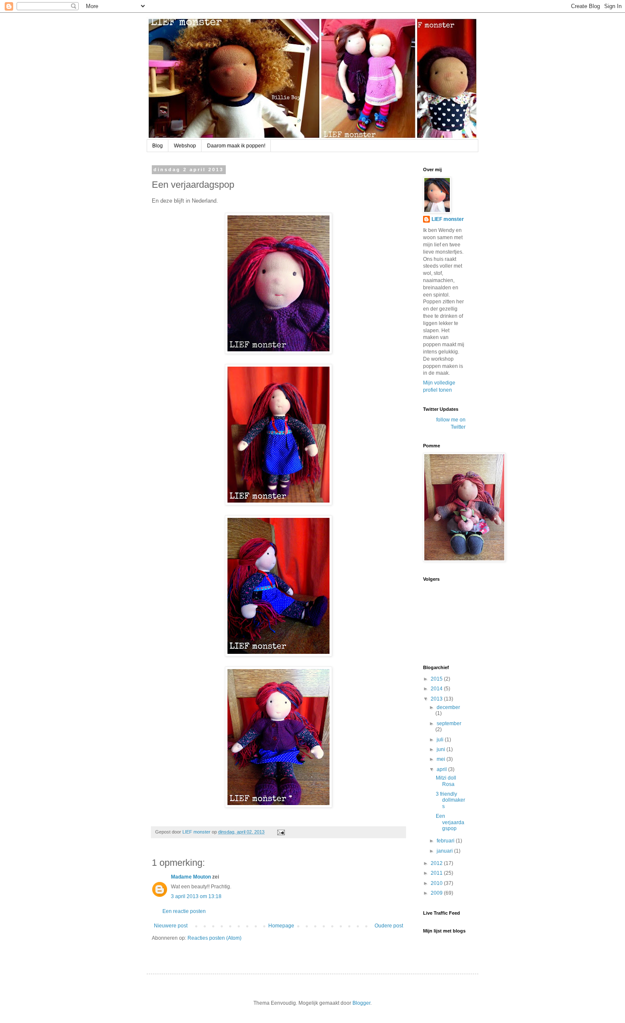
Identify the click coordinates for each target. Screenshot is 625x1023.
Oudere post (389, 926)
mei (441, 759)
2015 (437, 679)
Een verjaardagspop (450, 822)
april (442, 769)
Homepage (281, 926)
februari (446, 841)
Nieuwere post (171, 926)
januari (445, 851)
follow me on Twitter (451, 423)
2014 (437, 689)
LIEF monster (448, 219)
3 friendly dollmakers (450, 800)
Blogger (361, 1003)
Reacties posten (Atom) (214, 938)
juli (441, 740)
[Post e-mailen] (280, 831)
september (449, 723)
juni (441, 749)
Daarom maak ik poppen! (236, 146)
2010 (437, 883)
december (448, 707)
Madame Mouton (191, 877)
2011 (437, 873)
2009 (437, 893)
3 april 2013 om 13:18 (196, 896)
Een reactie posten (184, 911)
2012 (437, 863)
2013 (437, 699)
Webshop (185, 146)
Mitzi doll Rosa (446, 781)
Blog (157, 146)
